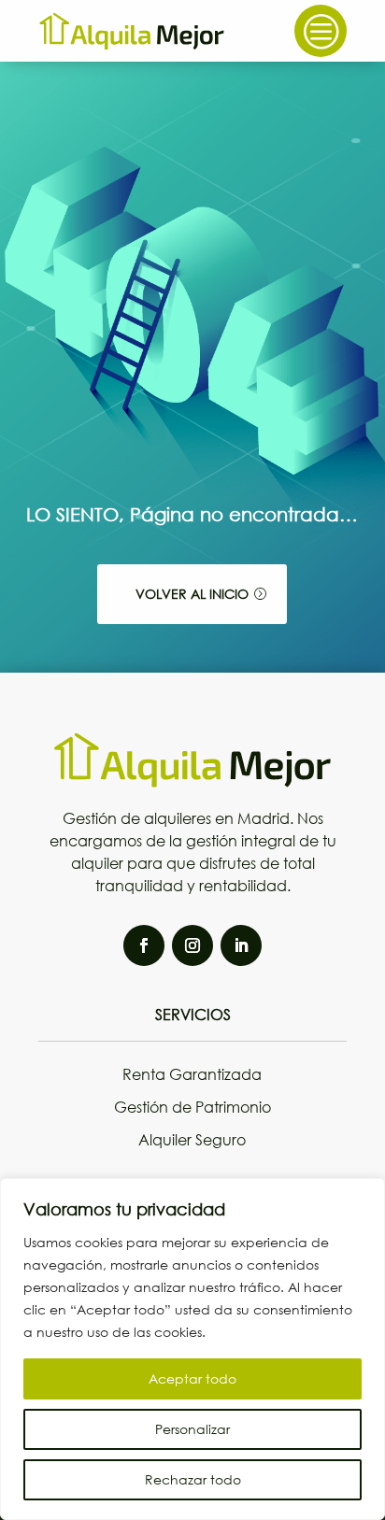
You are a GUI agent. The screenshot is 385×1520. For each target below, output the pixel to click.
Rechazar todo (193, 1479)
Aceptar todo (192, 1378)
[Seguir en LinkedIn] (241, 945)
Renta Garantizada (192, 1074)
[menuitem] (320, 31)
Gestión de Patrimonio (192, 1106)
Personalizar (192, 1429)
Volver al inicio (192, 594)
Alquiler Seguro (192, 1139)
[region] (192, 1349)
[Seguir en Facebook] (143, 945)
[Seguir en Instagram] (192, 945)
